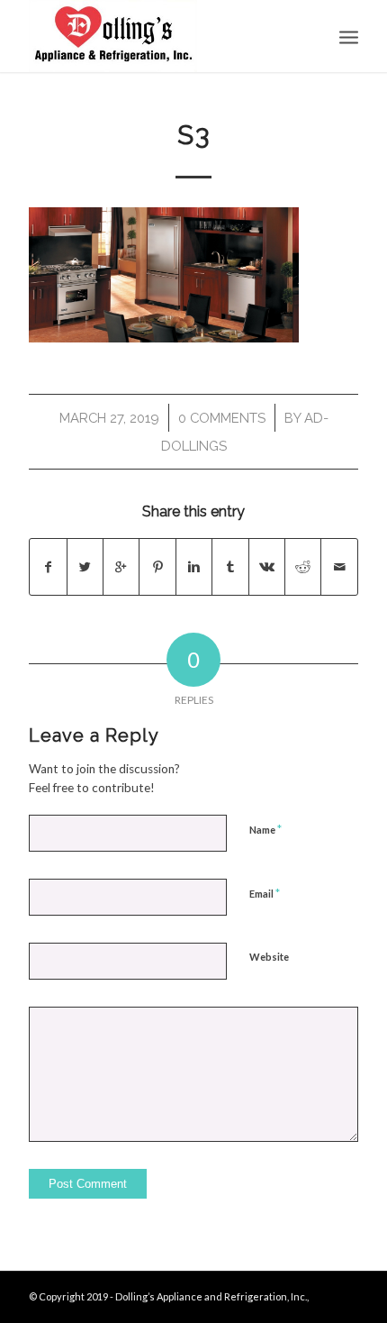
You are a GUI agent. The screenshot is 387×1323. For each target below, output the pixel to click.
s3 (194, 135)
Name (265, 829)
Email (264, 893)
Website (269, 957)
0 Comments (222, 417)
